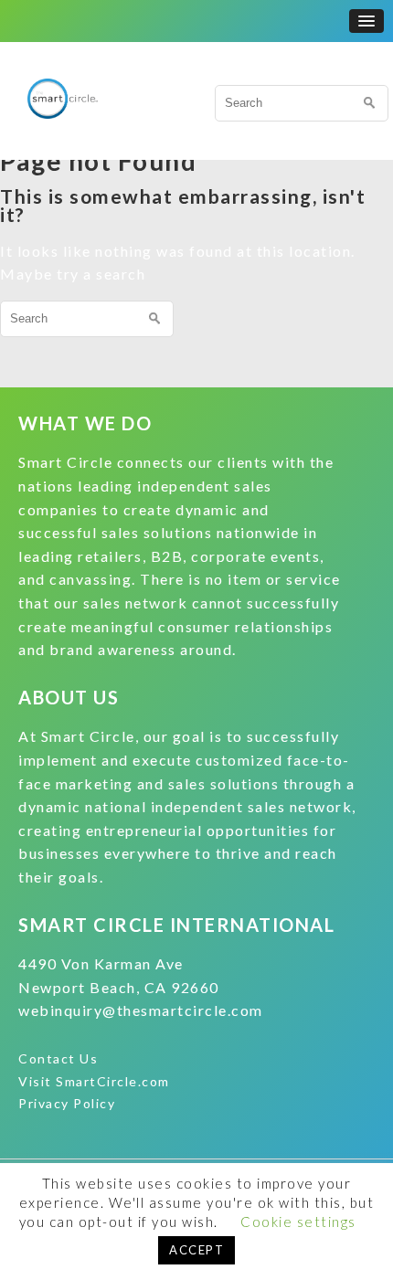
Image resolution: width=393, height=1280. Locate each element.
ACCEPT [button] (196, 1250)
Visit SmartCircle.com (94, 1081)
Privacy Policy (66, 1103)
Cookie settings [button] (298, 1221)
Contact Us (58, 1058)
